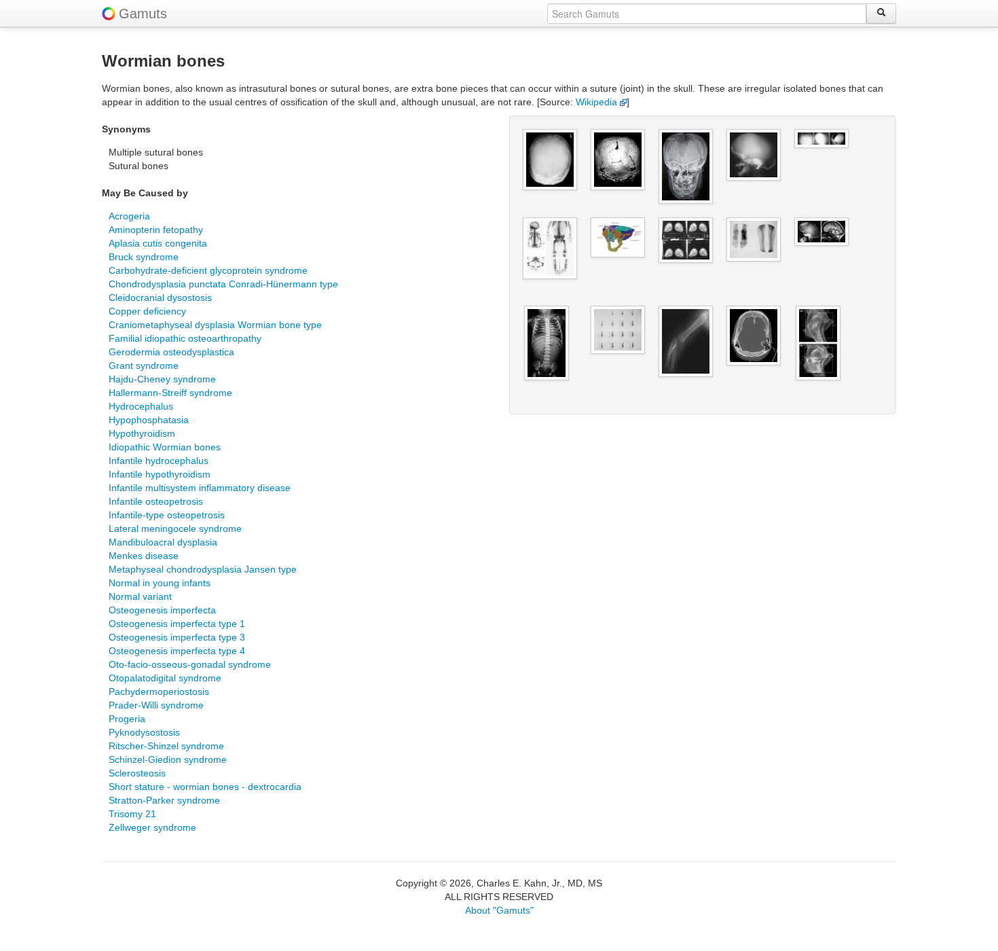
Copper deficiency (147, 311)
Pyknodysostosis (144, 732)
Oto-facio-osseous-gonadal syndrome (190, 664)
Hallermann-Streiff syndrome (170, 392)
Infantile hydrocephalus (158, 460)
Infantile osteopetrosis (156, 501)
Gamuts (143, 13)
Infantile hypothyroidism (159, 474)
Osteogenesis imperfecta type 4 (177, 650)
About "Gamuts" (499, 910)
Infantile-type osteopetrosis (167, 514)
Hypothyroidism (142, 433)
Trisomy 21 (132, 813)
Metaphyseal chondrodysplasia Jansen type (203, 569)
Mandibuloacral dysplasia (163, 542)
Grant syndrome (144, 365)
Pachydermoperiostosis (159, 691)
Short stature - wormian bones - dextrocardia (205, 786)
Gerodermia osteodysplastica (171, 351)
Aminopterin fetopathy (156, 229)
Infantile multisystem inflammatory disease (200, 487)
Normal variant (140, 596)
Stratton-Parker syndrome (164, 800)
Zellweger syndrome (152, 827)
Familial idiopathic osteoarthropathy (185, 338)
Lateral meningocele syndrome (175, 528)
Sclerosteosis (137, 773)
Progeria (127, 718)
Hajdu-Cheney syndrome (162, 379)
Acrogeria (129, 216)
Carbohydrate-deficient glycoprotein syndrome (208, 270)
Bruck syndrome (144, 256)
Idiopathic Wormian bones (165, 447)
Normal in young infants (159, 582)
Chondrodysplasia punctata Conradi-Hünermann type (223, 284)
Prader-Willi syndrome (156, 705)
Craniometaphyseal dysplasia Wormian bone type (215, 324)
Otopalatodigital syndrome (165, 677)
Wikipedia (598, 101)
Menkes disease (144, 555)
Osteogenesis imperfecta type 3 (177, 637)
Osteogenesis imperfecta (162, 610)
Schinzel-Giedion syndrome (168, 759)
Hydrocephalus (141, 406)
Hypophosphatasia (149, 419)
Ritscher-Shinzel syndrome (166, 745)
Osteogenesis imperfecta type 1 (177, 623)
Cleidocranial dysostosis (160, 297)
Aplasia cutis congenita (158, 243)
